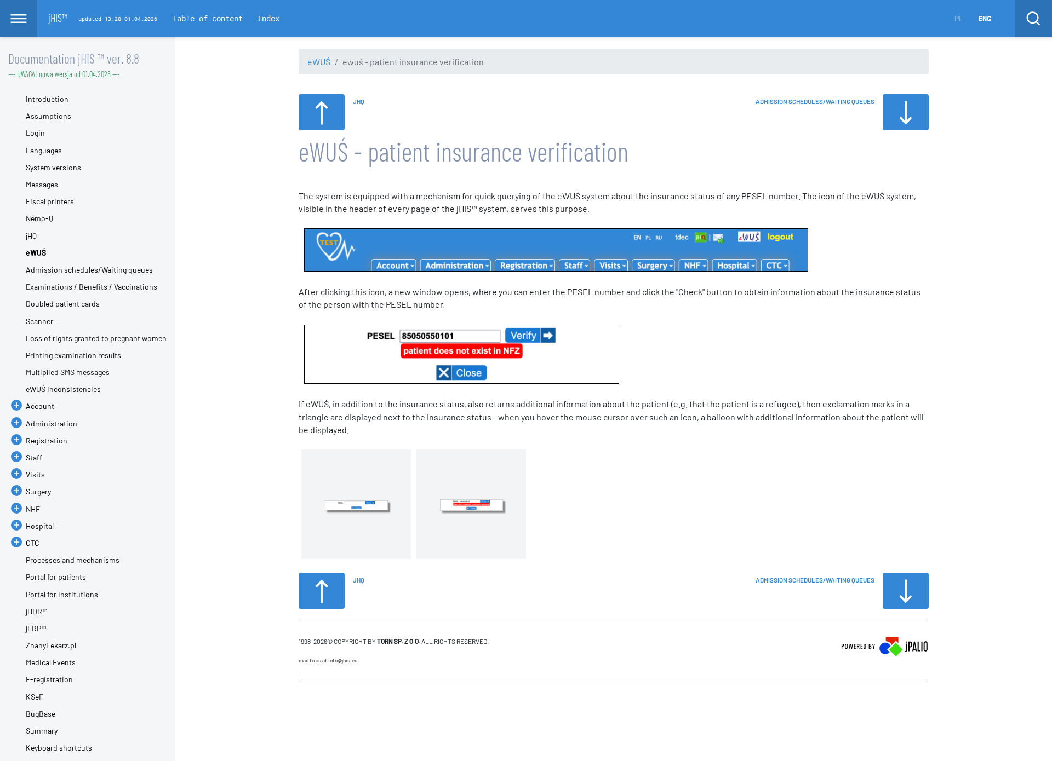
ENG (984, 18)
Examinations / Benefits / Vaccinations (91, 286)
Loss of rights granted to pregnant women (96, 338)
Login (35, 132)
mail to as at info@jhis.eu (328, 660)
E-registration (49, 679)
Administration (51, 423)
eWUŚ (318, 61)
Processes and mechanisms (72, 559)
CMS (305, 702)
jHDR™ (36, 611)
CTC (32, 542)
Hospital (40, 526)
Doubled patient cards (63, 303)
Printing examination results (73, 355)
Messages (42, 184)
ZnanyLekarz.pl (51, 645)
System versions (53, 167)
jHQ (31, 235)
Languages (44, 150)
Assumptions (48, 115)
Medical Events (51, 662)
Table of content (208, 18)
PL (958, 18)
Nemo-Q (39, 218)
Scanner (39, 321)
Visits (35, 474)
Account (40, 406)
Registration (46, 440)
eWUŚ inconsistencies (63, 389)
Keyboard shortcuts (59, 747)
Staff (34, 457)
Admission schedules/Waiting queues (89, 269)
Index (268, 18)
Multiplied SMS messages (68, 372)
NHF (33, 509)
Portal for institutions (62, 594)
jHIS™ (57, 17)
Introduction (47, 98)
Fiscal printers (50, 201)
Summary (42, 730)
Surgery (38, 491)
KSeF (34, 696)
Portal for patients (56, 576)
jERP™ (36, 628)
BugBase (40, 713)
